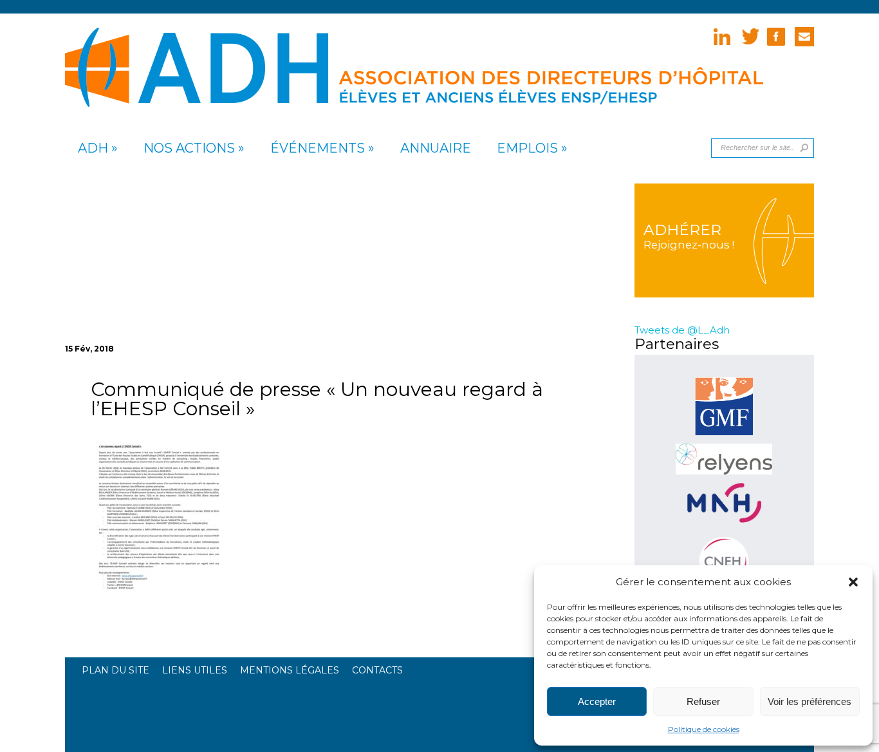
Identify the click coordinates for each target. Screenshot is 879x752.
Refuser (703, 701)
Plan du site (115, 670)
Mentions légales (289, 670)
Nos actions (189, 148)
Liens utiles (194, 670)
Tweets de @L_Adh (682, 330)
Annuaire (435, 148)
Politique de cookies (703, 729)
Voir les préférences (809, 701)
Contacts (377, 670)
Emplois (527, 148)
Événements (317, 148)
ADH (93, 148)
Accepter (597, 701)
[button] (853, 582)
